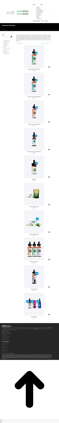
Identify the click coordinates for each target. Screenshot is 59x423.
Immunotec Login (4, 335)
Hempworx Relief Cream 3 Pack (34, 234)
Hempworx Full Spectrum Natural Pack (34, 69)
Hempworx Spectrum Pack (34, 261)
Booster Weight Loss (5, 347)
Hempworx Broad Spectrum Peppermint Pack (34, 151)
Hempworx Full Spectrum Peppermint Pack (34, 96)
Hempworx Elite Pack (34, 316)
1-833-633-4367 (6, 0)
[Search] (11, 36)
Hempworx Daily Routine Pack (34, 206)
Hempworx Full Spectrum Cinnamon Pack (34, 124)
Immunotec (42, 328)
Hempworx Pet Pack (34, 289)
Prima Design (11, 353)
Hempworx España (5, 350)
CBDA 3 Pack (34, 179)
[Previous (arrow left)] (0, 421)
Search (3, 34)
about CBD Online (12, 329)
